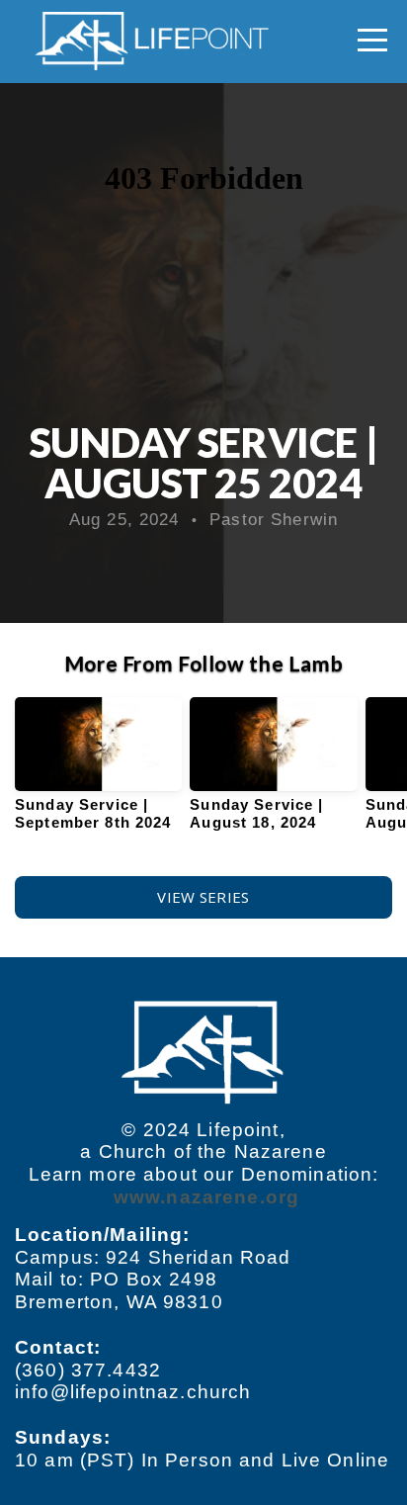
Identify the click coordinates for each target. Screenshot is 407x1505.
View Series (203, 897)
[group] (98, 772)
